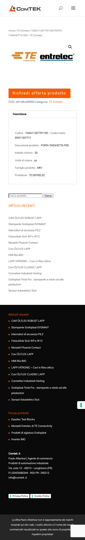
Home (11, 30)
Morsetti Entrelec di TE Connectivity (31, 425)
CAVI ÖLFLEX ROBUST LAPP (25, 217)
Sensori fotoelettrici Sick (22, 290)
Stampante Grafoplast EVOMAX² (27, 224)
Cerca (48, 195)
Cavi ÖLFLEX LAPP (19, 248)
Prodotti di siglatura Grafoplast (28, 432)
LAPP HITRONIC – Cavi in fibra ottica (29, 261)
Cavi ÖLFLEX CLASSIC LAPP (25, 267)
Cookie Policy (41, 496)
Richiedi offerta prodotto (39, 93)
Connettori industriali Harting (24, 273)
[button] (70, 47)
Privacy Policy (20, 496)
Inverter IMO (18, 439)
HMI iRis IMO (15, 255)
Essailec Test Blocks (23, 419)
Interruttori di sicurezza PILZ (24, 230)
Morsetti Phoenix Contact (23, 242)
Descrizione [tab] (19, 114)
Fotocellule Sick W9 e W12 (24, 236)
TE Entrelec (23, 30)
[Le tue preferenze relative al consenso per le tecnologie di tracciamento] (81, 405)
